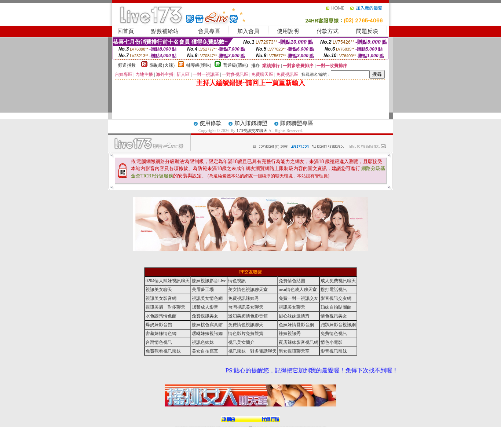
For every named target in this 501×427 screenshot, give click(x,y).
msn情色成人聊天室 (298, 289)
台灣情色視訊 (159, 342)
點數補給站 (165, 31)
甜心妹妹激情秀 (294, 316)
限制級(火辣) (162, 65)
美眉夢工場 (203, 289)
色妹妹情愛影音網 (296, 324)
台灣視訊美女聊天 (245, 307)
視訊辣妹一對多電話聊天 (252, 351)
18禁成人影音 (205, 307)
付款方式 (328, 31)
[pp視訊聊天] (250, 249)
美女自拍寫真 (205, 351)
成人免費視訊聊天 (338, 280)
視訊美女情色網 (207, 298)
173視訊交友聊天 (252, 130)
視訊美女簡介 (241, 342)
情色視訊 (237, 280)
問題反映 (367, 31)
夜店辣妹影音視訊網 (298, 342)
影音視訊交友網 (336, 298)
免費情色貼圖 (292, 280)
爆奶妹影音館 (159, 324)
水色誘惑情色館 (161, 316)
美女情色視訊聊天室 (248, 289)
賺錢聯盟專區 (296, 123)
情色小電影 (332, 342)
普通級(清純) (235, 65)
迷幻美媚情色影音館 (248, 316)
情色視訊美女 (334, 316)
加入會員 (248, 31)
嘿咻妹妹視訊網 (207, 333)
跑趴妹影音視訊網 (338, 324)
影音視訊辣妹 (334, 351)
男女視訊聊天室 (294, 351)
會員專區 (209, 31)
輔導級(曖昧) (198, 65)
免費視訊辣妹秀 (243, 298)
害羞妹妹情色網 (161, 333)
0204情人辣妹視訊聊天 (168, 280)
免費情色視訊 (334, 333)
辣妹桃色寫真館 (207, 324)
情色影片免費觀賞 (245, 333)
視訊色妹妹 (203, 342)
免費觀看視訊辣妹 (163, 351)
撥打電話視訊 (334, 289)
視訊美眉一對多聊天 (165, 307)
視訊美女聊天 (159, 289)
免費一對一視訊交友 (298, 298)
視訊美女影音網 (161, 298)
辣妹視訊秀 (290, 333)
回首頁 (125, 31)
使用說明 (288, 31)
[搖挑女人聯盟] (250, 420)
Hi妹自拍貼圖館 (336, 307)
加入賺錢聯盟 (250, 123)
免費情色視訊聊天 (245, 324)
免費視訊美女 (205, 316)
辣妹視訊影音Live (209, 280)
